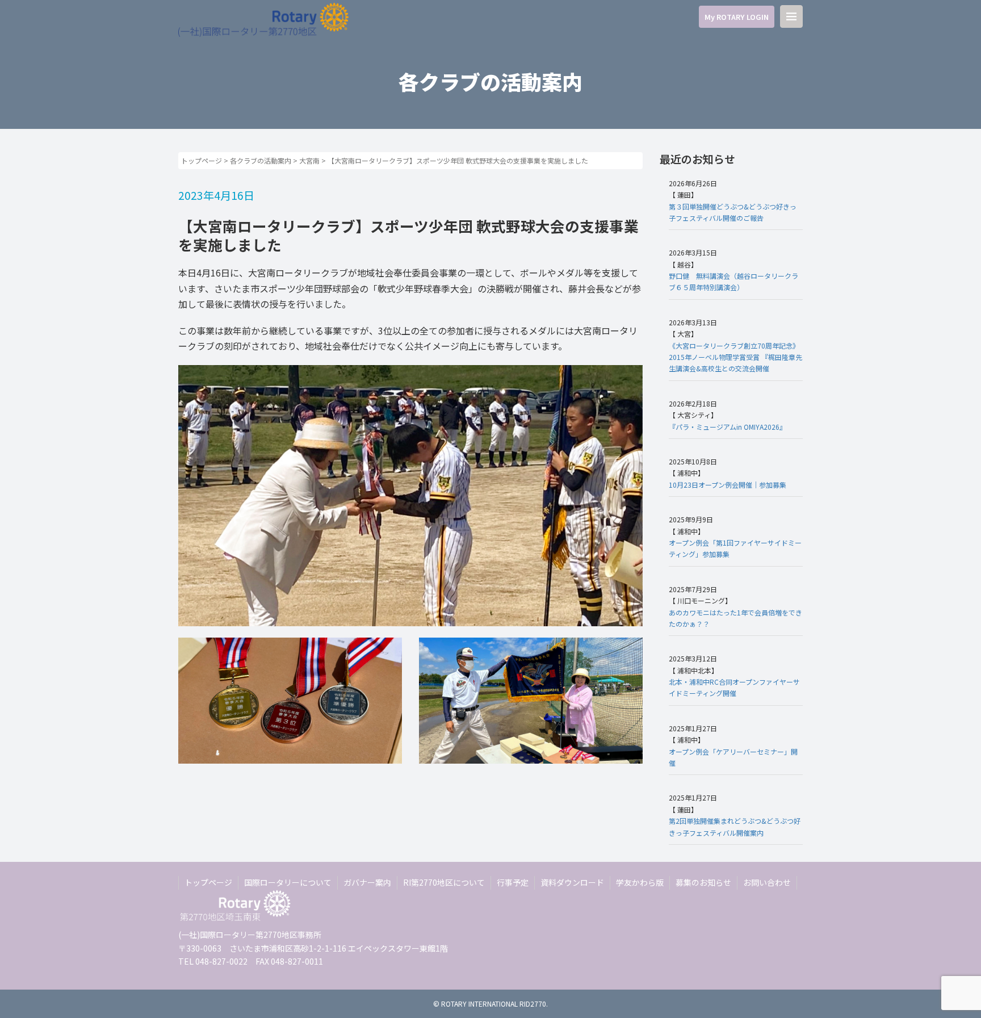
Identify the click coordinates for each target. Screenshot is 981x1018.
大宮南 (309, 160)
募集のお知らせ (703, 882)
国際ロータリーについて (288, 882)
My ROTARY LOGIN (737, 16)
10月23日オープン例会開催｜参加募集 (727, 484)
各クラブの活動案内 (260, 160)
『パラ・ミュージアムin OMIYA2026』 (727, 427)
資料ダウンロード (572, 882)
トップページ (201, 160)
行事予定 (513, 882)
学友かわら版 (640, 882)
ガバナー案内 (367, 882)
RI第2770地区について (444, 882)
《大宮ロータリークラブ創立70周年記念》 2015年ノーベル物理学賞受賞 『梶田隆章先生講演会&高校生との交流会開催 (735, 357)
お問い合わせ (767, 882)
